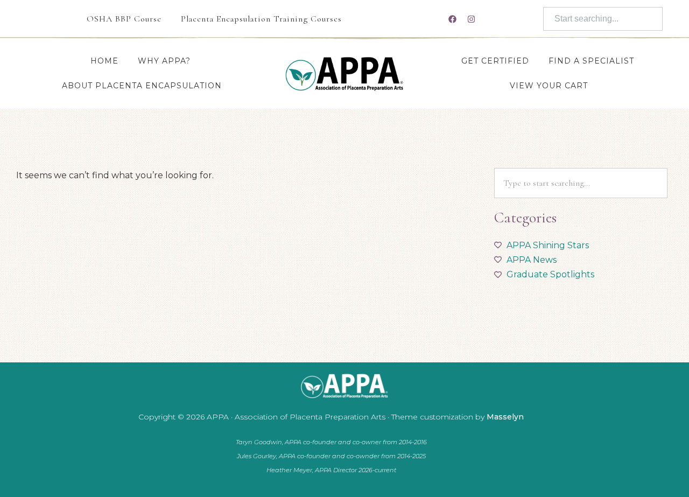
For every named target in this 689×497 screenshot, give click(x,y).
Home (104, 61)
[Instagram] (471, 19)
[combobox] (603, 19)
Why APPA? (164, 61)
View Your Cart (549, 85)
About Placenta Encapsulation (142, 85)
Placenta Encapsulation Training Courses (261, 18)
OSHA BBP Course (124, 18)
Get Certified (495, 61)
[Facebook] (452, 19)
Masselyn (505, 417)
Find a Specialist (591, 61)
